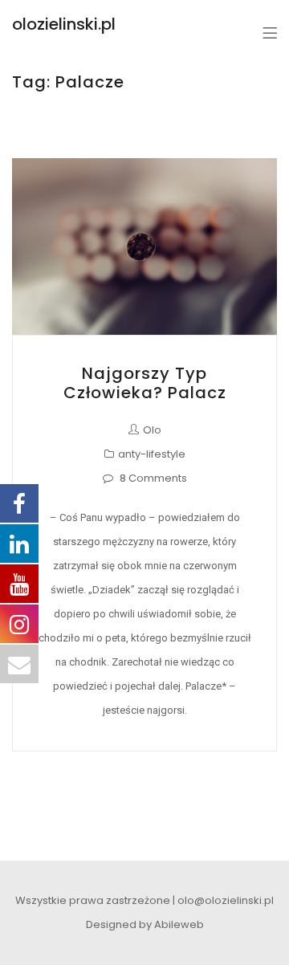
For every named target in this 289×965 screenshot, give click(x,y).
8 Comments (153, 478)
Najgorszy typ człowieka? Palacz (144, 383)
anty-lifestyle (151, 454)
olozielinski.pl (64, 24)
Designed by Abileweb (145, 924)
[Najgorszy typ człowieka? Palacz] (144, 246)
